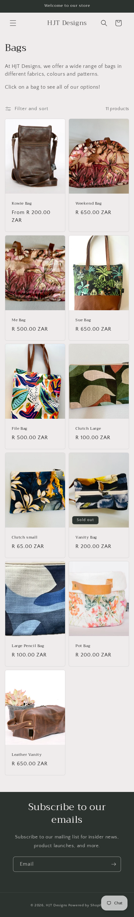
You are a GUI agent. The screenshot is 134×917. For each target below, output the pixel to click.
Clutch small (24, 537)
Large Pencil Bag (28, 646)
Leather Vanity (27, 755)
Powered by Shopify (86, 905)
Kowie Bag (22, 203)
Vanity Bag (86, 537)
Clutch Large (88, 428)
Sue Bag (83, 320)
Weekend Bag (88, 203)
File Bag (19, 428)
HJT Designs (56, 905)
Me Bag (19, 320)
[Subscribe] (113, 864)
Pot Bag (82, 646)
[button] (13, 23)
